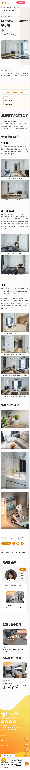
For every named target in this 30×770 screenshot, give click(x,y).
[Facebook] (6, 721)
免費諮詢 (20, 2)
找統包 (27, 745)
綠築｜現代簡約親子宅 (7, 552)
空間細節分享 (8, 104)
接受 (26, 763)
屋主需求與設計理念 (10, 96)
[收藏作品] (7, 593)
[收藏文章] (5, 631)
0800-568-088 (11, 725)
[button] (6, 599)
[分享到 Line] (18, 543)
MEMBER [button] (4, 735)
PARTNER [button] (4, 740)
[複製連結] (22, 543)
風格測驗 (26, 750)
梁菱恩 (6, 30)
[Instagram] (10, 721)
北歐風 (4, 34)
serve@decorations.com (13, 727)
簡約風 (12, 34)
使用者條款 (4, 767)
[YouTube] (2, 721)
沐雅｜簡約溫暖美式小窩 (22, 552)
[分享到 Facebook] (14, 543)
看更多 (22, 569)
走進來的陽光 (8, 100)
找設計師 (27, 739)
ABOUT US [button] (4, 745)
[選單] (27, 2)
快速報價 (26, 755)
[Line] (14, 721)
